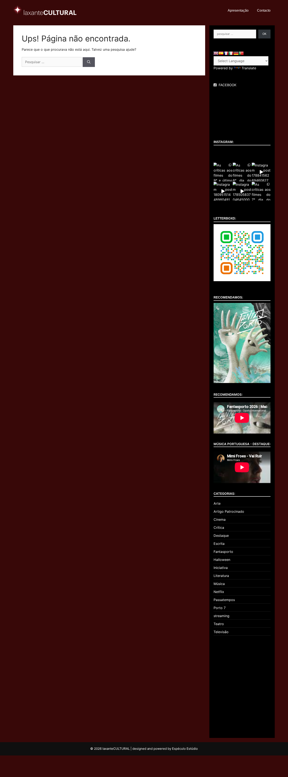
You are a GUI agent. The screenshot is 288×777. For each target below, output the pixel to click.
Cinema (220, 519)
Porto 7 (220, 608)
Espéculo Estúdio (185, 749)
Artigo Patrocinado (229, 511)
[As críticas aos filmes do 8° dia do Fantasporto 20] (242, 172)
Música (219, 584)
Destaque (221, 535)
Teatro (219, 624)
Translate (249, 68)
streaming (221, 616)
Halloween (222, 560)
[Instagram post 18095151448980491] (223, 191)
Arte (217, 503)
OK (264, 33)
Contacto (264, 10)
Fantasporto (223, 551)
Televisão (221, 632)
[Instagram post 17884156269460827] (261, 172)
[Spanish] (221, 53)
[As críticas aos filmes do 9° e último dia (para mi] (223, 172)
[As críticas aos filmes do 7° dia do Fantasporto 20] (261, 191)
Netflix (219, 592)
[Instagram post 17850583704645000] (242, 191)
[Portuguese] (241, 53)
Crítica (219, 527)
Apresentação (238, 10)
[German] (236, 53)
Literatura (221, 576)
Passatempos (224, 600)
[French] (226, 53)
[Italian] (231, 53)
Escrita (219, 543)
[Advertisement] (242, 684)
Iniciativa (221, 568)
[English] (216, 53)
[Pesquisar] (89, 62)
